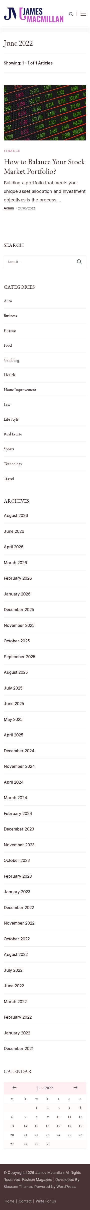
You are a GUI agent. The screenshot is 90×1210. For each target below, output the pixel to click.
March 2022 (15, 1001)
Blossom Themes (18, 1186)
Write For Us (46, 1201)
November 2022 (19, 923)
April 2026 (14, 546)
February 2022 (18, 1017)
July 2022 (13, 970)
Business (10, 315)
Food (8, 345)
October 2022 (17, 938)
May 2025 (13, 719)
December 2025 (19, 609)
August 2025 (16, 672)
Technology (13, 463)
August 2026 (16, 515)
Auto (8, 301)
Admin (9, 208)
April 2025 (13, 734)
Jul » (75, 1087)
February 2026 (18, 578)
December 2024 (19, 750)
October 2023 (17, 860)
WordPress (65, 1186)
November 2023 (19, 844)
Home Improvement (20, 389)
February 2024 (18, 813)
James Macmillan (49, 1172)
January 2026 (17, 593)
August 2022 (16, 954)
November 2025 (19, 625)
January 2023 (17, 891)
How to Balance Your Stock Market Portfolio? (44, 166)
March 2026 (15, 562)
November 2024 (19, 766)
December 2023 (19, 828)
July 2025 (13, 688)
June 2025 (14, 703)
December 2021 (19, 1048)
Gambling (11, 360)
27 (12, 1144)
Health (9, 374)
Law (7, 404)
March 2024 (15, 797)
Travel (9, 478)
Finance (12, 151)
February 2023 (18, 876)
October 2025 (17, 640)
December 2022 (19, 907)
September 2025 (19, 656)
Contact (25, 1201)
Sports (9, 448)
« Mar (14, 1087)
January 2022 (17, 1032)
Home (9, 1201)
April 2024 (14, 782)
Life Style (11, 419)
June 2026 (14, 531)
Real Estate (13, 434)
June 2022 (14, 985)
